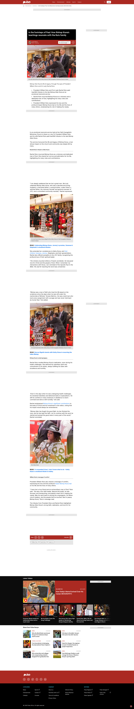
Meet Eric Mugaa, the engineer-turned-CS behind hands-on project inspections (71, 644)
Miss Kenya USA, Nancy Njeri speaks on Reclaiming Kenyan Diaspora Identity (67, 620)
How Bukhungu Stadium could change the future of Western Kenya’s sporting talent (70, 655)
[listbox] (67, 614)
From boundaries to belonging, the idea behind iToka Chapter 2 (41, 644)
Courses (37, 695)
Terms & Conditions (54, 695)
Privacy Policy (52, 698)
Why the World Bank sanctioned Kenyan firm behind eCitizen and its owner (41, 634)
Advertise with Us (53, 692)
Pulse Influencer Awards (69, 693)
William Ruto (34, 542)
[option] (31, 614)
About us (51, 689)
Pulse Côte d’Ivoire (102, 693)
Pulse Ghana (87, 692)
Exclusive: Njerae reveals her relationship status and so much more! (31, 620)
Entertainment (60, 2)
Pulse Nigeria (87, 689)
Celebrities (35, 5)
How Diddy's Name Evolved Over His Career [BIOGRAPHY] (69, 593)
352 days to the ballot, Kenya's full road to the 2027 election (70, 634)
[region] (67, 614)
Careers (79, 2)
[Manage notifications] (131, 706)
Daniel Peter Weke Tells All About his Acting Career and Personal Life (85, 620)
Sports (74, 2)
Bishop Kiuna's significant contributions (56, 403)
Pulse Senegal (103, 689)
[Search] (104, 2)
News (53, 2)
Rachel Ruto (43, 542)
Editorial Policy (69, 689)
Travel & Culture (36, 640)
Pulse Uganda (87, 695)
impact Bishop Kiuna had (63, 483)
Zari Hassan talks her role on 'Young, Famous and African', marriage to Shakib (102, 620)
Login (109, 2)
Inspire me (51, 542)
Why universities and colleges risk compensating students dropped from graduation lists (40, 655)
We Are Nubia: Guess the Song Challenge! (48, 619)
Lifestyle (68, 2)
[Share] (73, 42)
